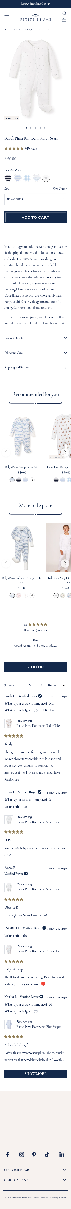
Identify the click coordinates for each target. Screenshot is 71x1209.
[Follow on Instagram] (23, 1154)
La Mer (36, 178)
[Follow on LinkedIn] (62, 1154)
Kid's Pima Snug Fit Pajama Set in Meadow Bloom (62, 595)
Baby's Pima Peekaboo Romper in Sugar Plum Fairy (25, 595)
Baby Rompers (32, 30)
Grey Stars (46, 178)
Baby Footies (45, 30)
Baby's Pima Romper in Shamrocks (38, 822)
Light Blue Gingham (27, 178)
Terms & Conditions (40, 1198)
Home (6, 30)
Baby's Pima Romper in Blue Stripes (25, 480)
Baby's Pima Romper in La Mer (22, 467)
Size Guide (60, 189)
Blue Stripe (17, 178)
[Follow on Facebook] (10, 1154)
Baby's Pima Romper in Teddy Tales (38, 726)
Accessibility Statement (57, 1198)
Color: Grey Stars (12, 170)
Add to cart (36, 217)
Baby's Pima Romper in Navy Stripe (18, 480)
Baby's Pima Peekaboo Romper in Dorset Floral (18, 595)
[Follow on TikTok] (49, 1154)
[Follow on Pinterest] (36, 1154)
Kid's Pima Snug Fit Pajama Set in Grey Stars (56, 595)
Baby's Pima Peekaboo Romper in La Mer (12, 595)
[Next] (65, 452)
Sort (32, 685)
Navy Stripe (8, 178)
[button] (20, 149)
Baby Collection (18, 30)
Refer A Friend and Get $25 (35, 4)
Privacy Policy (27, 1198)
